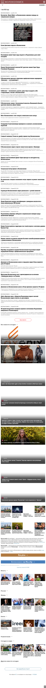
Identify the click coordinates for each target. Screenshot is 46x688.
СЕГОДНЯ (35, 674)
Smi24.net (3, 504)
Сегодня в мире (6, 641)
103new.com (16, 543)
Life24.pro (3, 597)
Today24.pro (3, 643)
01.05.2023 (41, 5)
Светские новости (3, 565)
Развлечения (5, 636)
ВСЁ (16, 674)
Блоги (3, 616)
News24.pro (3, 618)
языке (43, 550)
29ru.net (2, 521)
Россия (3, 591)
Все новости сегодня (8, 324)
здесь (11, 551)
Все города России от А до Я (23, 669)
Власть (3, 571)
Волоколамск (5, 13)
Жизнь (3, 595)
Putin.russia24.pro (4, 573)
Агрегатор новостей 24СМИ (23, 567)
